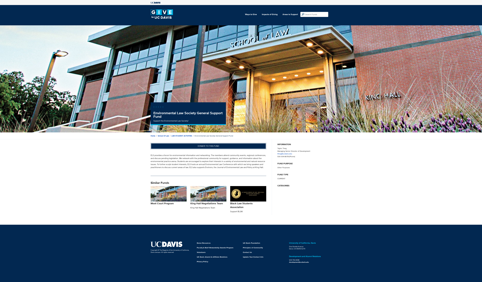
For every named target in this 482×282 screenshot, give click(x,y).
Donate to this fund (208, 146)
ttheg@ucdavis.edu (284, 153)
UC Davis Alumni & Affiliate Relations (212, 257)
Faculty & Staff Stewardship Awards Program (215, 247)
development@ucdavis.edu (299, 262)
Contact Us (247, 252)
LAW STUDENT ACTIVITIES (181, 136)
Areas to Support (290, 14)
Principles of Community (253, 247)
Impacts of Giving (270, 14)
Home (153, 136)
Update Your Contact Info (253, 257)
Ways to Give (251, 14)
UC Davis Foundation (251, 243)
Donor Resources (204, 243)
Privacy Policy (202, 261)
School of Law (163, 136)
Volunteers (201, 252)
